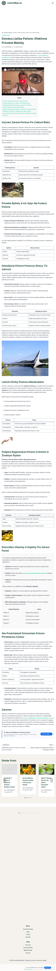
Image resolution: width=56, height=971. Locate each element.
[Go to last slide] (4, 780)
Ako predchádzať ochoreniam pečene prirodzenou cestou (19, 113)
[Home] (2, 32)
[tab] (26, 797)
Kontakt (28, 937)
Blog (28, 932)
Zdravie (28, 953)
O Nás (28, 934)
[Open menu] (52, 3)
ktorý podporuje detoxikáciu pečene (34, 573)
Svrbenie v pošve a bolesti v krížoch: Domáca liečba (9, 782)
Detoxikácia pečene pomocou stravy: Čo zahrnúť (17, 105)
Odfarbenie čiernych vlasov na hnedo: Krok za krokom (14, 747)
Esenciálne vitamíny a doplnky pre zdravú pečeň (17, 111)
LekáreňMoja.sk (9, 47)
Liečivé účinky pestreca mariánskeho (13, 107)
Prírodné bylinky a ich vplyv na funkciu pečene (16, 103)
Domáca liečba (6, 35)
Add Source (47, 967)
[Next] (51, 780)
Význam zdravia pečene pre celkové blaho (15, 101)
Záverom (5, 115)
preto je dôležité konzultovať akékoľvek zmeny (38, 718)
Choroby (28, 945)
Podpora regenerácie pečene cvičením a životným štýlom (19, 109)
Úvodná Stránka (28, 929)
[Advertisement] (28, 17)
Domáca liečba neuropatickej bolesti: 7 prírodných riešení (42, 747)
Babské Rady (28, 950)
